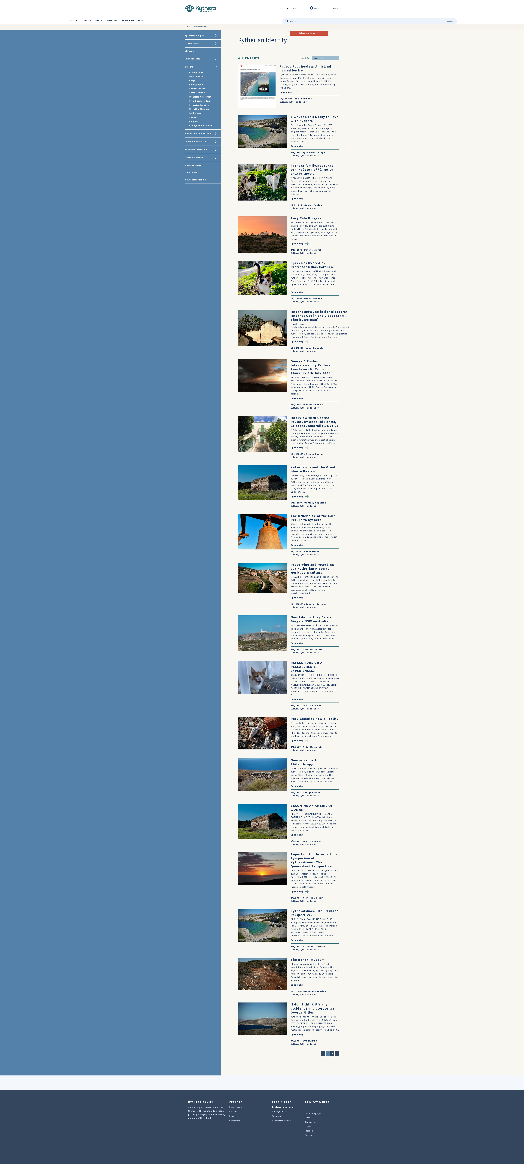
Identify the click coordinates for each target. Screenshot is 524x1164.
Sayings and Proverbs (200, 125)
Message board (279, 1111)
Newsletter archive (281, 1120)
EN (288, 8)
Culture (187, 27)
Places (98, 20)
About (141, 20)
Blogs (192, 80)
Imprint (308, 1126)
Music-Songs (196, 113)
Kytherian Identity (199, 105)
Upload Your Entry (307, 33)
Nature (193, 117)
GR (294, 8)
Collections (111, 20)
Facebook (309, 1130)
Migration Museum (199, 109)
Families (87, 20)
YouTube (309, 1135)
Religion (193, 121)
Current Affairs (197, 88)
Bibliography (196, 84)
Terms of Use (311, 1122)
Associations (196, 72)
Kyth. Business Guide (200, 100)
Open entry (286, 92)
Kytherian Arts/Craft (200, 96)
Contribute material (283, 1107)
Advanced (450, 21)
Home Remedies (198, 92)
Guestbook (277, 1116)
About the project (313, 1113)
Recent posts (235, 1107)
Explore (74, 20)
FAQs (307, 1117)
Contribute (128, 20)
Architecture (196, 76)
